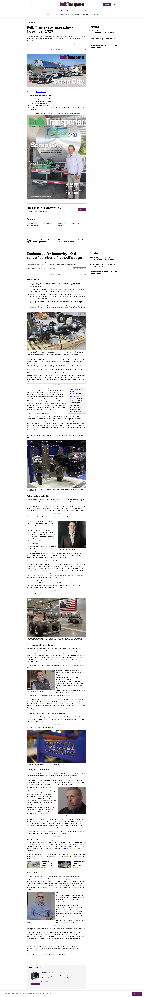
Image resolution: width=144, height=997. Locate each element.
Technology (85, 14)
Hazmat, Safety (64, 14)
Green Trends (75, 14)
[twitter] (56, 49)
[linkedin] (53, 49)
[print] (85, 49)
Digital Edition (41, 92)
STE (43, 420)
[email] (61, 49)
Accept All (136, 993)
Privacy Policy (49, 993)
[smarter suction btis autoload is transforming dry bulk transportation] (64, 858)
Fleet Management (51, 14)
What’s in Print (31, 22)
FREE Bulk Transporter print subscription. (67, 113)
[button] (28, 5)
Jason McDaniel (32, 268)
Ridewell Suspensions (52, 366)
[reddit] (59, 49)
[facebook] (51, 49)
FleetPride (65, 842)
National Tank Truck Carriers (62, 881)
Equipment (95, 14)
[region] (72, 994)
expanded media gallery (77, 393)
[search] (31, 5)
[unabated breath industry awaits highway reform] (33, 858)
